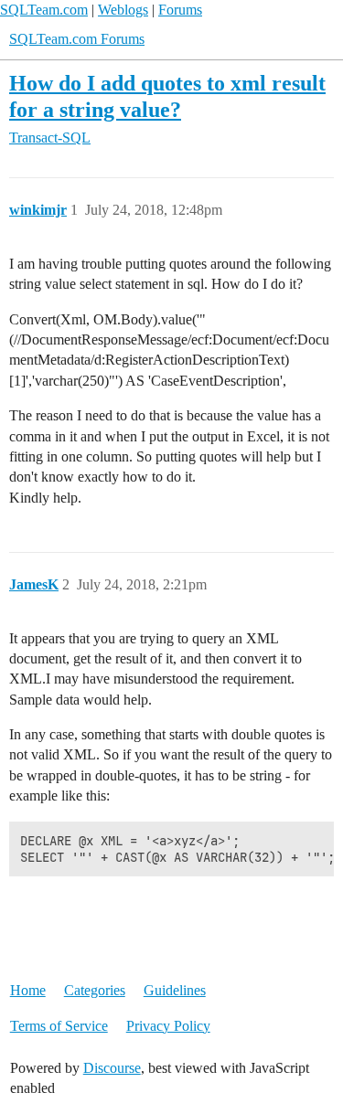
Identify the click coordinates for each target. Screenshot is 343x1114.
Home (28, 990)
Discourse (112, 1068)
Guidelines (175, 990)
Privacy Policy (168, 1026)
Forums (180, 9)
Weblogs (123, 9)
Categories (94, 990)
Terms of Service (59, 1026)
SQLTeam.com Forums (77, 39)
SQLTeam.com (44, 9)
